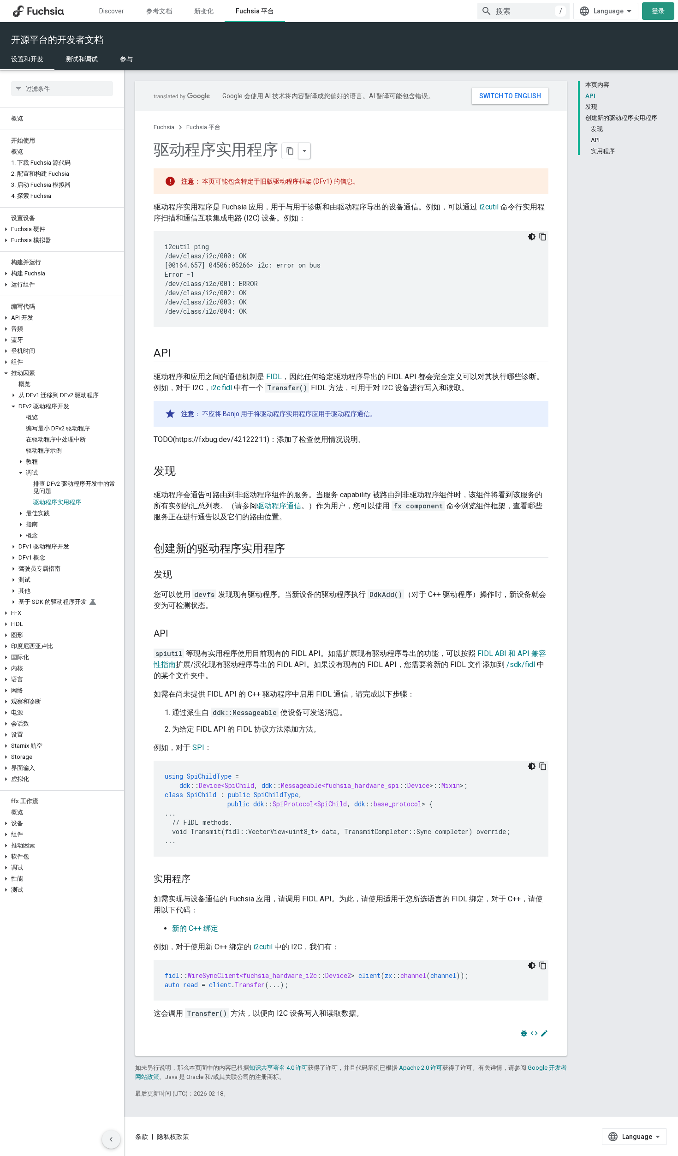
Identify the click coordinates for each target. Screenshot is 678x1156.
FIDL (274, 376)
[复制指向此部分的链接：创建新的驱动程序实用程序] (294, 549)
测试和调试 (81, 59)
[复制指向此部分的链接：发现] (185, 471)
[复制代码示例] (542, 236)
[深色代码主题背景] (531, 236)
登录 (658, 11)
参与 (126, 59)
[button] (62, 229)
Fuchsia (164, 127)
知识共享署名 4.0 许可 (278, 1067)
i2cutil (489, 207)
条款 (141, 1136)
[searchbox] (62, 88)
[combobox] (523, 11)
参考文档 (159, 11)
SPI (198, 747)
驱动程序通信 (279, 505)
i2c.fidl (221, 387)
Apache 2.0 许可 (420, 1067)
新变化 (204, 11)
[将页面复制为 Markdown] (290, 151)
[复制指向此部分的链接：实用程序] (199, 879)
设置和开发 (27, 59)
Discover (111, 11)
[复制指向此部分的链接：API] (179, 353)
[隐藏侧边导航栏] (111, 1139)
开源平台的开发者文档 (57, 39)
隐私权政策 (173, 1136)
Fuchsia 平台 (255, 11)
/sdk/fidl (520, 664)
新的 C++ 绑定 (195, 928)
